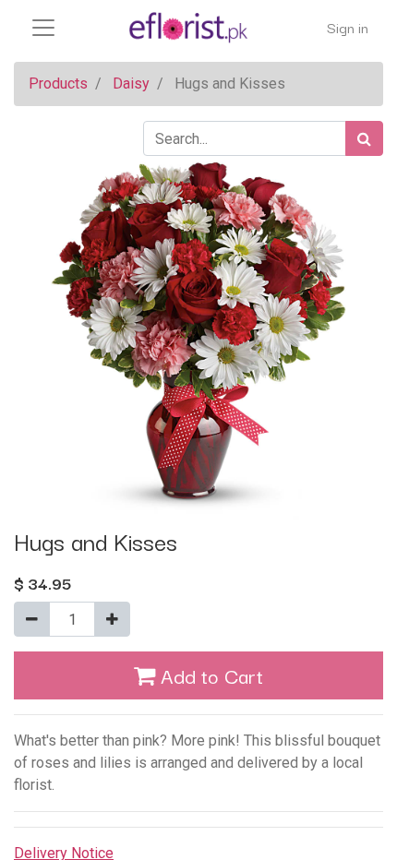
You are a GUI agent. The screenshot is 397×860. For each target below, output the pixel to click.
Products (58, 83)
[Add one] (112, 619)
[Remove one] (32, 619)
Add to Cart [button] (209, 674)
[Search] (364, 138)
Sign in (347, 27)
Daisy (131, 83)
